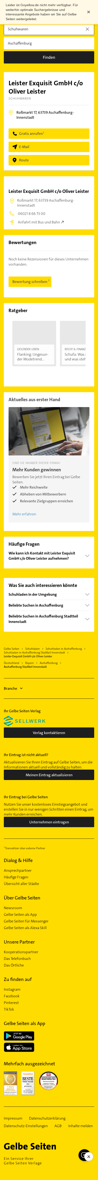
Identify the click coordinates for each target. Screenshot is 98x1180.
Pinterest (11, 1002)
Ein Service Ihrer (23, 1160)
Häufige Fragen (16, 877)
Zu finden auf (18, 979)
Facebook (12, 996)
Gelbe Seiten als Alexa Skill (25, 928)
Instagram (12, 989)
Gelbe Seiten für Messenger (26, 921)
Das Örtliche (14, 965)
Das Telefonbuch (17, 958)
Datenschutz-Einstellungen (26, 1126)
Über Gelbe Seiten (22, 898)
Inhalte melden (80, 1126)
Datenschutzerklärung (47, 1118)
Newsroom (13, 908)
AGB (58, 1126)
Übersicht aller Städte (21, 883)
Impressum (13, 1118)
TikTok (9, 1009)
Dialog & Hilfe (18, 860)
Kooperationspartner (21, 952)
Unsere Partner (19, 942)
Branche (10, 688)
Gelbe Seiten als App (20, 914)
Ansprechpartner (18, 870)
